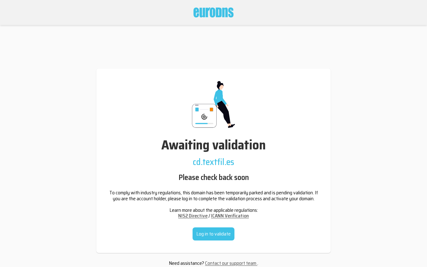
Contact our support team (231, 263)
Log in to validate (213, 234)
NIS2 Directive (193, 216)
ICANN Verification (230, 216)
